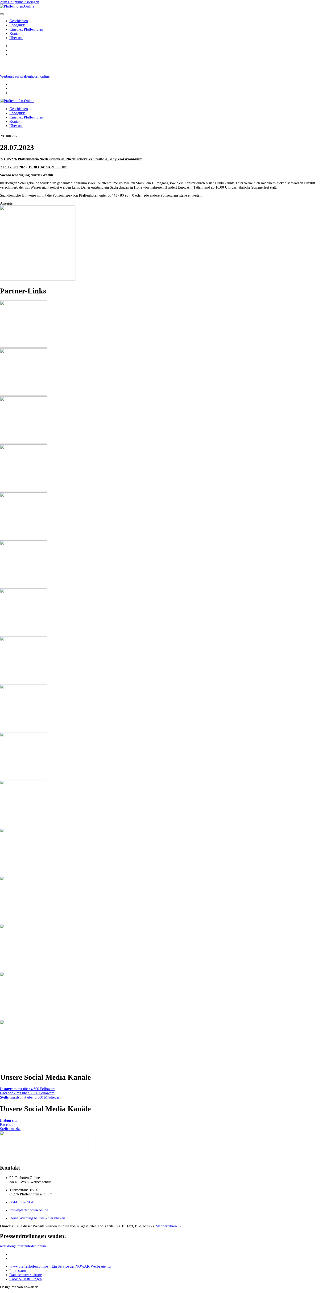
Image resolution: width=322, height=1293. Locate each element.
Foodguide (17, 25)
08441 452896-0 (21, 1202)
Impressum (17, 1271)
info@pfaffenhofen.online (28, 1210)
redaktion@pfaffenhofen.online (23, 1246)
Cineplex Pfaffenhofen (26, 29)
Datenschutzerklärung (25, 1275)
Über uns (16, 38)
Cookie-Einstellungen (25, 1279)
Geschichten (18, 21)
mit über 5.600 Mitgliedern (30, 1097)
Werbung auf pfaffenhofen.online (25, 76)
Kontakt (15, 34)
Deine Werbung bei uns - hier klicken (37, 1218)
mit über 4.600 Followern (27, 1089)
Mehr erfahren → (169, 1226)
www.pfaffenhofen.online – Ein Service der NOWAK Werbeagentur (60, 1266)
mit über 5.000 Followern (27, 1093)
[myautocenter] (37, 279)
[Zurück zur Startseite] (17, 101)
